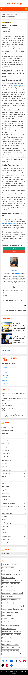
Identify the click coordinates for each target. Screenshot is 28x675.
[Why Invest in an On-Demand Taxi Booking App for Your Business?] (6, 327)
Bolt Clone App (5, 433)
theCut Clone (4, 533)
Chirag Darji (5, 29)
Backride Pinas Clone (7, 430)
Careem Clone (5, 443)
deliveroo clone (5, 453)
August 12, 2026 (18, 342)
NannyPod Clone (5, 493)
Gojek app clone (5, 473)
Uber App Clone (16, 647)
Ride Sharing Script (7, 634)
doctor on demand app (8, 577)
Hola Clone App (5, 480)
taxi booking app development (10, 644)
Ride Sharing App (6, 631)
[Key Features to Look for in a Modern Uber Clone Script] (6, 338)
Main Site (26, 9)
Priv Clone (4, 516)
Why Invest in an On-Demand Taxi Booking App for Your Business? (19, 327)
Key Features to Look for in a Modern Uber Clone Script (19, 338)
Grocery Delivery (5, 375)
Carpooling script (6, 574)
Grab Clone (4, 476)
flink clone (4, 466)
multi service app (18, 606)
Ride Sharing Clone (18, 631)
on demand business (7, 615)
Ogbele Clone (5, 500)
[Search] (23, 9)
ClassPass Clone (6, 450)
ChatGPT (14, 248)
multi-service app (6, 606)
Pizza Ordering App (6, 513)
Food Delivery (5, 372)
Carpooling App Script (7, 447)
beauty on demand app (8, 567)
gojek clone (5, 583)
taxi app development (14, 638)
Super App (17, 634)
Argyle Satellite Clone (7, 427)
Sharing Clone (5, 526)
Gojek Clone (4, 370)
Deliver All (4, 378)
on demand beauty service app (10, 612)
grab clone (16, 590)
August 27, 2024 (14, 29)
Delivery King (4, 380)
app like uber (15, 564)
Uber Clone (4, 367)
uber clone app (14, 650)
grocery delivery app (7, 596)
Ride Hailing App (19, 290)
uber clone (5, 650)
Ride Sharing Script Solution (8, 523)
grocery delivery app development (11, 599)
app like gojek (6, 564)
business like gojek (7, 571)
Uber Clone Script (7, 22)
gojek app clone (18, 580)
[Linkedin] (14, 287)
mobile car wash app (19, 603)
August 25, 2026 (18, 330)
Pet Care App (4, 509)
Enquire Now (4, 383)
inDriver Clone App (7, 603)
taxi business (5, 647)
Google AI (14, 251)
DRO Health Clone (6, 460)
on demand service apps (8, 628)
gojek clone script (7, 590)
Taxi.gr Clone (4, 529)
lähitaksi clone (5, 486)
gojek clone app (15, 583)
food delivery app (6, 470)
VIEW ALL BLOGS (6, 350)
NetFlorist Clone (5, 496)
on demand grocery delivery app (10, 625)
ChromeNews (20, 671)
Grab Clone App (6, 593)
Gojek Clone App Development (10, 587)
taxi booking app (6, 641)
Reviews (3, 519)
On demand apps (18, 609)
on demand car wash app (8, 618)
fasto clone (4, 463)
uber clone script (6, 654)
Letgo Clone (4, 490)
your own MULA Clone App (10, 223)
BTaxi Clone (4, 437)
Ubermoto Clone (5, 543)
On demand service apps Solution (10, 506)
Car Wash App (5, 440)
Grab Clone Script (17, 593)
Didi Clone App (5, 457)
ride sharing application (18, 86)
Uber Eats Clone (5, 539)
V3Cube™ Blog (14, 3)
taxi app (4, 292)
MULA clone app (10, 290)
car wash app (17, 574)
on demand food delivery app (10, 622)
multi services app (7, 609)
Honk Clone (4, 483)
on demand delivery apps (8, 503)
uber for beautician (18, 654)
